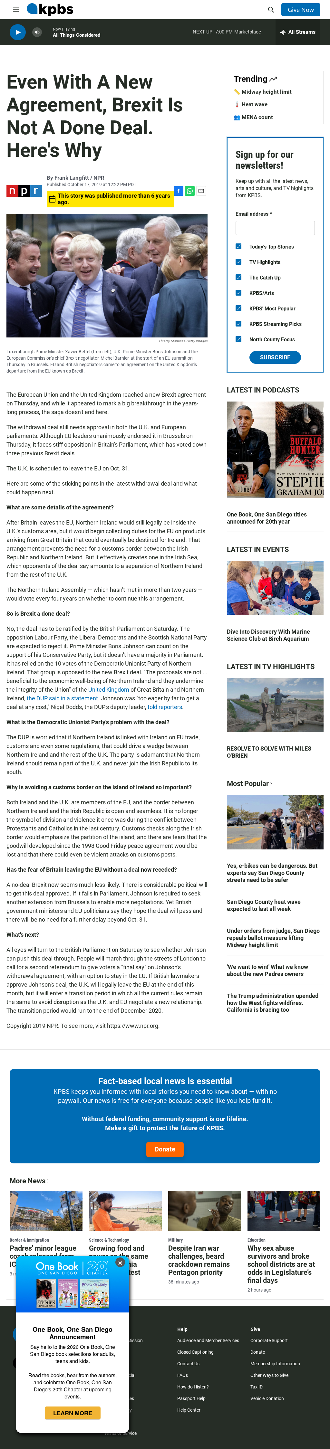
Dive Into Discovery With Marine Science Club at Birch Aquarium (268, 635)
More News (27, 1181)
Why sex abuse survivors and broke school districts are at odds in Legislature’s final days (281, 1264)
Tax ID (256, 1386)
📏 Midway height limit (263, 92)
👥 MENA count (253, 117)
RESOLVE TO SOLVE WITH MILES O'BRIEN (269, 752)
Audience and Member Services (208, 1340)
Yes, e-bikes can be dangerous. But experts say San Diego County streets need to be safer (272, 872)
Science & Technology (109, 1240)
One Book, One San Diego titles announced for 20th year (267, 518)
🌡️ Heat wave (250, 104)
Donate (165, 1149)
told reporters (165, 707)
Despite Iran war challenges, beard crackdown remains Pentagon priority (199, 1260)
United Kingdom (108, 689)
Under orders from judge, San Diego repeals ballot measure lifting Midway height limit (273, 937)
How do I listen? (193, 1386)
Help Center (188, 1410)
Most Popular (248, 784)
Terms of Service (120, 1433)
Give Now (301, 10)
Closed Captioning (195, 1352)
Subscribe (275, 357)
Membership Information (275, 1363)
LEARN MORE (72, 1413)
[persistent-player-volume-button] (37, 32)
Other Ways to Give (269, 1375)
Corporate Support (269, 1340)
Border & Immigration (29, 1240)
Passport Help (191, 1398)
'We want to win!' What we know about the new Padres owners (267, 970)
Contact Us (188, 1363)
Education (257, 1240)
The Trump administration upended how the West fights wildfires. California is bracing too (272, 1002)
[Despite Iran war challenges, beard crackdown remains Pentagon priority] (204, 1211)
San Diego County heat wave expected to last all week (264, 905)
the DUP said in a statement (62, 698)
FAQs (182, 1375)
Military (175, 1240)
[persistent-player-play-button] (17, 32)
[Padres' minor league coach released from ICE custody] (46, 1211)
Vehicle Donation (267, 1398)
